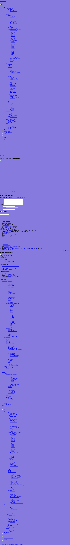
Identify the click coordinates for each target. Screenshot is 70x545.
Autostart (11, 90)
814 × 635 (6, 193)
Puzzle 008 (13, 37)
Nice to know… (8, 358)
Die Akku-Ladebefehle (11, 292)
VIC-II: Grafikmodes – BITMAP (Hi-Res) (14, 348)
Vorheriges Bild (2, 154)
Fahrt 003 (12, 51)
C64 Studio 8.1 (7, 257)
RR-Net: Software (10, 122)
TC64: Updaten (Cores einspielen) (13, 115)
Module (11, 104)
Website (1, 209)
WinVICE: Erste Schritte (13, 95)
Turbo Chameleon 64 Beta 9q (9, 261)
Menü (1, 4)
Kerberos (12, 108)
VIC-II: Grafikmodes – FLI (14, 82)
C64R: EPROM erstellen (15, 384)
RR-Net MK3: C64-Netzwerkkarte (11, 119)
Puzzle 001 (13, 31)
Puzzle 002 (13, 32)
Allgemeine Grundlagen (9, 8)
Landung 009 (13, 48)
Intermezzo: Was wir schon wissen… (15, 19)
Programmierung (5, 248)
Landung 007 (13, 46)
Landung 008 (13, 47)
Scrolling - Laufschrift (6, 221)
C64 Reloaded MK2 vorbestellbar (7, 268)
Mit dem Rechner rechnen (13, 23)
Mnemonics (9, 65)
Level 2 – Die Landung (13, 40)
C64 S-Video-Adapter (11, 126)
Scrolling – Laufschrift (11, 335)
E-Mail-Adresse (2, 207)
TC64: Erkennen (12, 118)
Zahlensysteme (10, 9)
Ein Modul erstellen (12, 87)
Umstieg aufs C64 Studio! (15, 97)
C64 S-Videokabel (10, 125)
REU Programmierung (13, 92)
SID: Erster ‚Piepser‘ (13, 86)
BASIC (37, 248)
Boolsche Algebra (12, 10)
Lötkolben (7, 124)
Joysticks (12, 110)
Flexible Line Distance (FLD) (14, 62)
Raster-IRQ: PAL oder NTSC (15, 72)
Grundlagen (9, 15)
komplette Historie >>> (66, 250)
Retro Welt (3, 372)
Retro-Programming (3, 1)
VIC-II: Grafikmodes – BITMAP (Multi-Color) (17, 81)
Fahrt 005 (12, 53)
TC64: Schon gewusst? (11, 116)
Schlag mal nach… (8, 63)
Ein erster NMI (12, 70)
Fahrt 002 (12, 50)
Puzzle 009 (13, 38)
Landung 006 (13, 45)
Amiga (3, 402)
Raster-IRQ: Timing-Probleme (16, 73)
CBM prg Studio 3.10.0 (5, 269)
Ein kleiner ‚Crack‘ (12, 91)
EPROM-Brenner (14, 106)
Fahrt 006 (12, 54)
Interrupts (9, 69)
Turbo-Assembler (12, 98)
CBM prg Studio (12, 502)
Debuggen (11, 26)
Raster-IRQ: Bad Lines (14, 478)
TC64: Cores (10, 114)
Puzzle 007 (11, 311)
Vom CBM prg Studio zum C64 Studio (13, 370)
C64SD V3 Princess (11, 396)
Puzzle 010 (13, 39)
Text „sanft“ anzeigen (6, 228)
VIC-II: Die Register (13, 77)
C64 (8, 102)
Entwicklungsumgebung (9, 132)
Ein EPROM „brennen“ (13, 360)
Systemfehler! (10, 64)
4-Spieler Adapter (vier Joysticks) (15, 93)
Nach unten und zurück (13, 22)
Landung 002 (13, 42)
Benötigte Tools (10, 94)
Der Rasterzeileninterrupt (13, 71)
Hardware (5, 373)
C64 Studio (11, 96)
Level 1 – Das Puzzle (11, 305)
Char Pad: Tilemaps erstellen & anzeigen (14, 364)
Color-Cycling (11, 229)
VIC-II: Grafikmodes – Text (14, 80)
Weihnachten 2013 (12, 59)
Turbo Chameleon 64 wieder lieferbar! (10, 275)
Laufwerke (11, 103)
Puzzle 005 (13, 35)
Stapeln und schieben (13, 21)
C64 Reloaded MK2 (9, 112)
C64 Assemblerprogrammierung (9, 273)
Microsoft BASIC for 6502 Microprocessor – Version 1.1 (10, 266)
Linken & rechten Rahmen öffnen (15, 58)
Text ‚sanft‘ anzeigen (13, 56)
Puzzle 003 (13, 33)
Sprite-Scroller (12, 60)
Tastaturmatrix (10, 67)
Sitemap (3, 407)
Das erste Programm (13, 12)
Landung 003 (12, 317)
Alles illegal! (11, 25)
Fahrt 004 (12, 52)
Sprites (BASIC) (5, 246)
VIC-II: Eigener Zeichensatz (14, 79)
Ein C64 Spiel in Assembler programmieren (14, 29)
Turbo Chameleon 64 (9, 113)
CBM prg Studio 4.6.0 (8, 255)
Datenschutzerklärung (7, 138)
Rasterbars (11, 61)
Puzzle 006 (13, 36)
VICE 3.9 (6, 259)
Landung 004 (12, 318)
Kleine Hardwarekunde (13, 16)
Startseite (4, 249)
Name (1, 206)
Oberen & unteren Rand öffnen (14, 57)
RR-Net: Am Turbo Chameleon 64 (13, 121)
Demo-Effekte (10, 55)
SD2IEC (7, 123)
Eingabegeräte (12, 109)
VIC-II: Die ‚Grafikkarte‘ (11, 76)
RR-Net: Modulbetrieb (11, 120)
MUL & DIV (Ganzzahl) (13, 28)
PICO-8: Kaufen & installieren (8, 134)
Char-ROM (7, 340)
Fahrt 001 (11, 324)
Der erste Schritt (12, 17)
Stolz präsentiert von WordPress (18, 544)
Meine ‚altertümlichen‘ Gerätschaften (11, 101)
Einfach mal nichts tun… (13, 20)
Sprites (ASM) (8, 342)
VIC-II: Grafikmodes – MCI (14, 83)
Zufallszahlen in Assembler (12, 68)
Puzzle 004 (13, 34)
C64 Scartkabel (10, 128)
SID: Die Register (12, 85)
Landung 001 (13, 41)
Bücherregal (5, 401)
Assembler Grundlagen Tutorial (20, 231)
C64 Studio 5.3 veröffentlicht (6, 267)
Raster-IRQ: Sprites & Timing (15, 75)
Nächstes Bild (2, 155)
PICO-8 (3, 405)
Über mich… (6, 139)
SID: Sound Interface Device (12, 84)
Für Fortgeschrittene (11, 27)
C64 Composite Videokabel (12, 127)
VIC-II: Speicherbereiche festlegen (15, 78)
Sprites (11, 13)
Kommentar (2, 204)
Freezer (12, 107)
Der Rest (4, 233)
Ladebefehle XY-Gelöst (11, 293)
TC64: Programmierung (11, 390)
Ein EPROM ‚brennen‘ (14, 88)
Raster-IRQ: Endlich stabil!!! (14, 356)
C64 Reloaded (8, 111)
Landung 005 (13, 44)
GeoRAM (11, 89)
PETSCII (9, 66)
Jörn (2, 273)
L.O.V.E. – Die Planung (13, 30)
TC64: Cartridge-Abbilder (13, 117)
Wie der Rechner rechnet (13, 11)
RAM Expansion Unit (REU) (15, 378)
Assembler (7, 14)
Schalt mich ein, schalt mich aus (14, 24)
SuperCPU (13, 377)
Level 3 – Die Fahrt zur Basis (12, 323)
